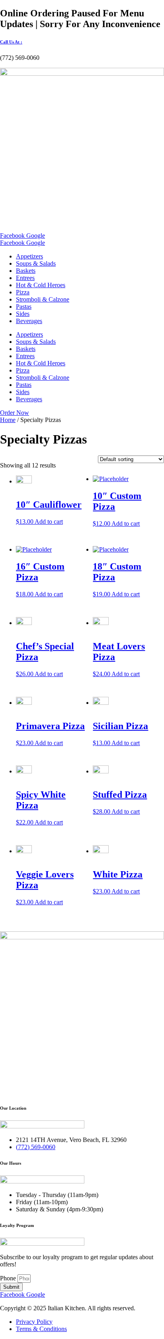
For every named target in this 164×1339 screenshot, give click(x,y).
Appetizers (29, 256)
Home (8, 419)
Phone (9, 1278)
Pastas (23, 306)
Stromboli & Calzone (42, 299)
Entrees (25, 277)
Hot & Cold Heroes (40, 285)
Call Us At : (11, 41)
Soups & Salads (36, 263)
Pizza (22, 292)
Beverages (29, 320)
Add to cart (49, 521)
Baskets (25, 270)
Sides (22, 313)
